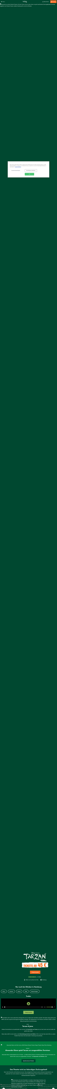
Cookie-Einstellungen (15, 170)
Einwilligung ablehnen (30, 170)
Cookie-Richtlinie (18, 166)
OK (29, 174)
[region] (28, 169)
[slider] (22, 1007)
